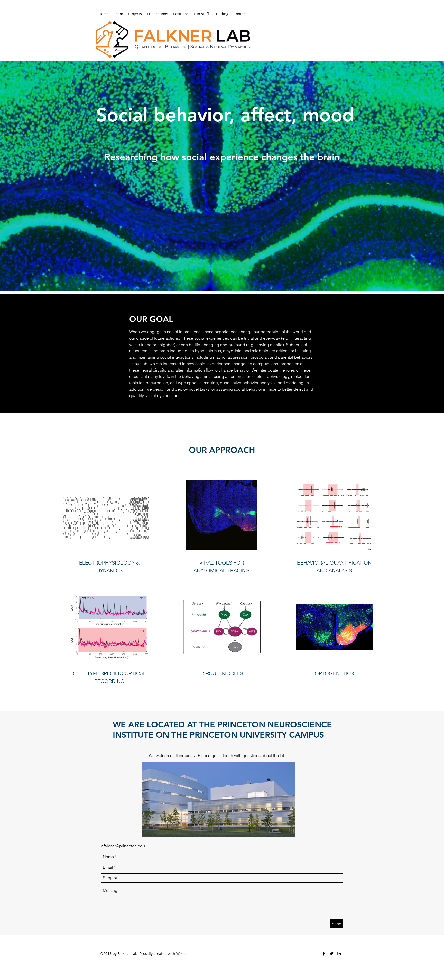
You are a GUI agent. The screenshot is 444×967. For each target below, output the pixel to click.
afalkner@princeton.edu (123, 845)
